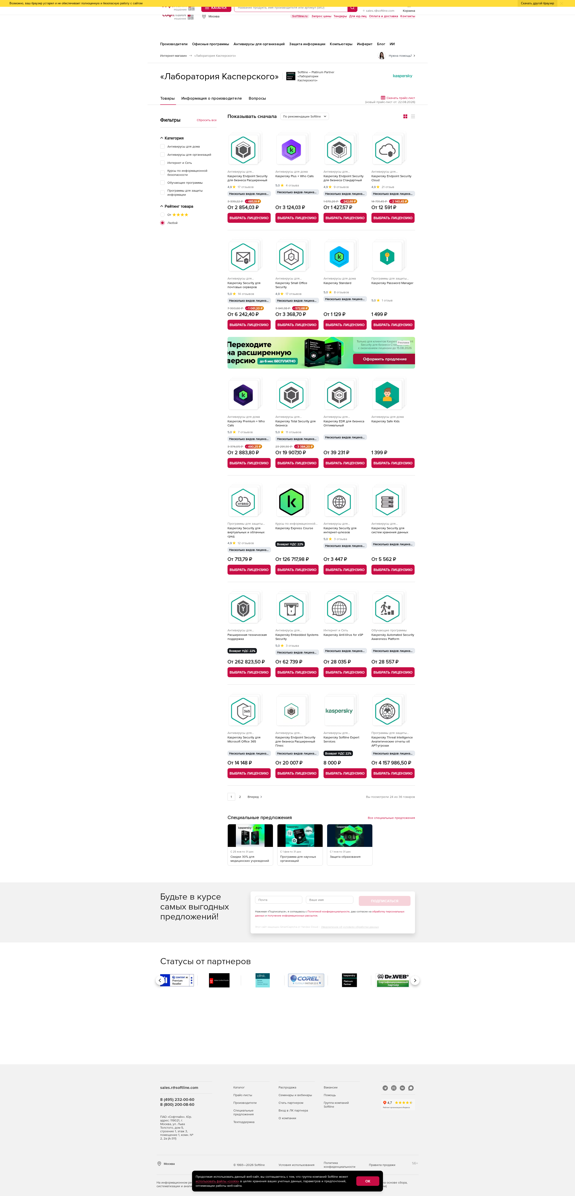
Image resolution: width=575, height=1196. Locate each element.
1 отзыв (387, 300)
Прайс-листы (242, 1095)
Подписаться (384, 901)
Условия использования (296, 1165)
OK (367, 1181)
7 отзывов (245, 432)
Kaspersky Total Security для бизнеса (295, 423)
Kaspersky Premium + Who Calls (246, 423)
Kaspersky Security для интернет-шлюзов (340, 530)
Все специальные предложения (391, 818)
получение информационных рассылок (292, 915)
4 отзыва (292, 185)
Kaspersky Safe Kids (385, 421)
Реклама (403, 342)
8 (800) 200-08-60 (177, 1104)
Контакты (407, 16)
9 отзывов (341, 187)
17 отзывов (246, 187)
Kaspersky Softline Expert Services (341, 739)
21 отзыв (388, 187)
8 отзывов (341, 292)
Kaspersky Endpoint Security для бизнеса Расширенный (248, 178)
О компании (287, 1118)
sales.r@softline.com (380, 10)
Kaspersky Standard (337, 283)
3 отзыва (340, 539)
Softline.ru (299, 16)
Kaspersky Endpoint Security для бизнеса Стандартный (344, 178)
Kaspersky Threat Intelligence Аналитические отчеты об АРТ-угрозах (392, 741)
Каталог (239, 1087)
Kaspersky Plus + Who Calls (294, 176)
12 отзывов (246, 543)
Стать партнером (291, 1102)
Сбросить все (207, 120)
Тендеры (340, 16)
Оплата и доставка (383, 16)
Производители (245, 1102)
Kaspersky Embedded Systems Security (297, 637)
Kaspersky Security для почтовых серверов (244, 285)
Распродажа (287, 1087)
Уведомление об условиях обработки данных (350, 926)
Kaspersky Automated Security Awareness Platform (392, 637)
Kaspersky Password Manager (392, 283)
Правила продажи (382, 1165)
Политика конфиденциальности (339, 1164)
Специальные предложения (243, 1112)
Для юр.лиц (358, 16)
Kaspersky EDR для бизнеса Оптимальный (344, 423)
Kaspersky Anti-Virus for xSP (343, 635)
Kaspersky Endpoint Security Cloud (391, 178)
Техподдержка (243, 1122)
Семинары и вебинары (295, 1095)
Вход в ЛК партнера (293, 1110)
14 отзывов (246, 294)
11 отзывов (293, 432)
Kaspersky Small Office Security (291, 285)
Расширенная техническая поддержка (247, 637)
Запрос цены (321, 16)
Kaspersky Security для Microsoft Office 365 (244, 739)
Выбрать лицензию (249, 218)
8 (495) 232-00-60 (177, 1099)
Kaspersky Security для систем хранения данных (389, 530)
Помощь (330, 1095)
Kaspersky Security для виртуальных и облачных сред (246, 532)
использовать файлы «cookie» (217, 1181)
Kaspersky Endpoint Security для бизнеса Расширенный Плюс (295, 741)
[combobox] (304, 116)
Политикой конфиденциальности (328, 911)
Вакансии (331, 1087)
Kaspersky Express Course (294, 528)
